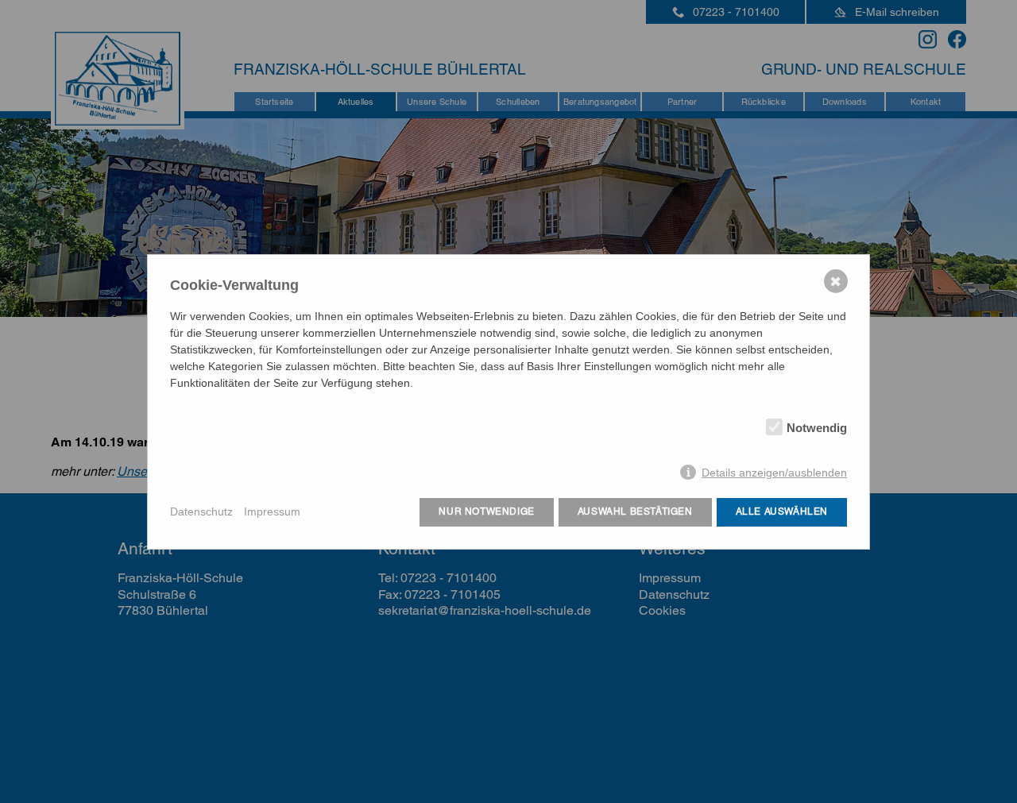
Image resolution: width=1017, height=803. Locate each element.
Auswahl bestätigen (635, 511)
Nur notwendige (486, 511)
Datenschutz (201, 511)
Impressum (272, 511)
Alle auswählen (782, 511)
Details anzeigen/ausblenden (774, 472)
